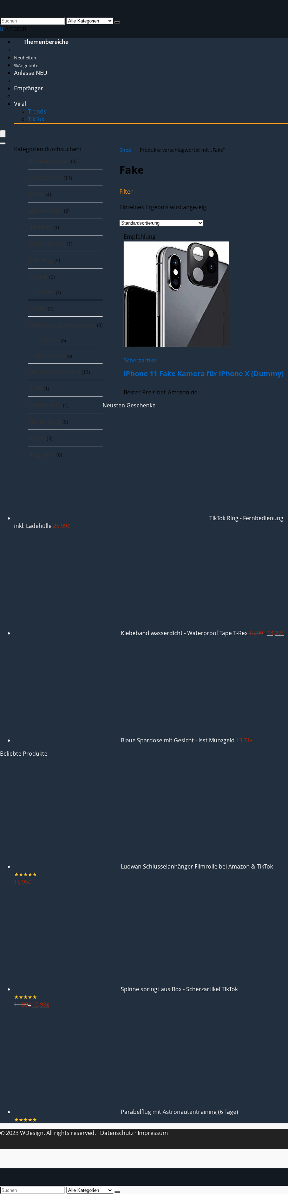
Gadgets (44, 292)
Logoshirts (47, 340)
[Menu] (3, 133)
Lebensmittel (45, 210)
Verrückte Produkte (54, 372)
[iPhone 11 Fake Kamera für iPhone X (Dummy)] (176, 345)
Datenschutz (116, 1133)
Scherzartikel (45, 177)
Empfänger (28, 88)
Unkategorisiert (49, 161)
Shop (125, 150)
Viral (20, 104)
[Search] (3, 143)
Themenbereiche (46, 42)
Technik (38, 276)
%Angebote (26, 65)
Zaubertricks (44, 405)
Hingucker (41, 454)
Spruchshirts (50, 356)
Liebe (35, 388)
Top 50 (36, 438)
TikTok (36, 119)
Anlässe (30, 73)
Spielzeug (40, 260)
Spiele (36, 194)
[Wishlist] (2, 28)
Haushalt (40, 227)
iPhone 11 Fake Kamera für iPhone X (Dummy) (204, 373)
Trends (37, 111)
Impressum (153, 1133)
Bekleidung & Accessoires (62, 325)
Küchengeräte (46, 243)
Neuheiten (25, 57)
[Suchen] (117, 22)
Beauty (37, 308)
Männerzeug (44, 421)
